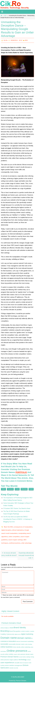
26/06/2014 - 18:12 (16, 40)
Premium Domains (21, 677)
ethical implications (18, 529)
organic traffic (17, 650)
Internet (18, 637)
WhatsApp (24, 488)
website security (14, 664)
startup (28, 653)
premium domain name (26, 650)
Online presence (17, 647)
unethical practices (14, 539)
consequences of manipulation (23, 526)
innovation (12, 637)
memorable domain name (16, 640)
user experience (7, 659)
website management (15, 661)
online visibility (9, 650)
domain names (24, 634)
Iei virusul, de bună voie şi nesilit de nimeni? (9, 550)
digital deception (6, 529)
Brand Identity (20, 624)
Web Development (24, 659)
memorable (4, 640)
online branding (28, 640)
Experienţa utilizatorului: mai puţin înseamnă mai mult (26, 551)
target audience (14, 656)
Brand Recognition (15, 627)
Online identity (17, 643)
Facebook (10, 488)
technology (23, 656)
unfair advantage (26, 539)
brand (11, 624)
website (7, 661)
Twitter (3, 488)
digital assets (18, 630)
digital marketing (27, 630)
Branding (4, 627)
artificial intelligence (4, 624)
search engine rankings (15, 537)
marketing (30, 637)
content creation (25, 627)
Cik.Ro (6, 40)
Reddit (31, 488)
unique (29, 656)
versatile (17, 659)
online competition (14, 534)
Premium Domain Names (9, 653)
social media (22, 653)
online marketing (25, 643)
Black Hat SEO (8, 526)
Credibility (3, 630)
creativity (32, 627)
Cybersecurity (10, 630)
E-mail (17, 488)
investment (24, 637)
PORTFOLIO (21, 472)
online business (6, 643)
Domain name (8, 634)
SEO (5, 15)
